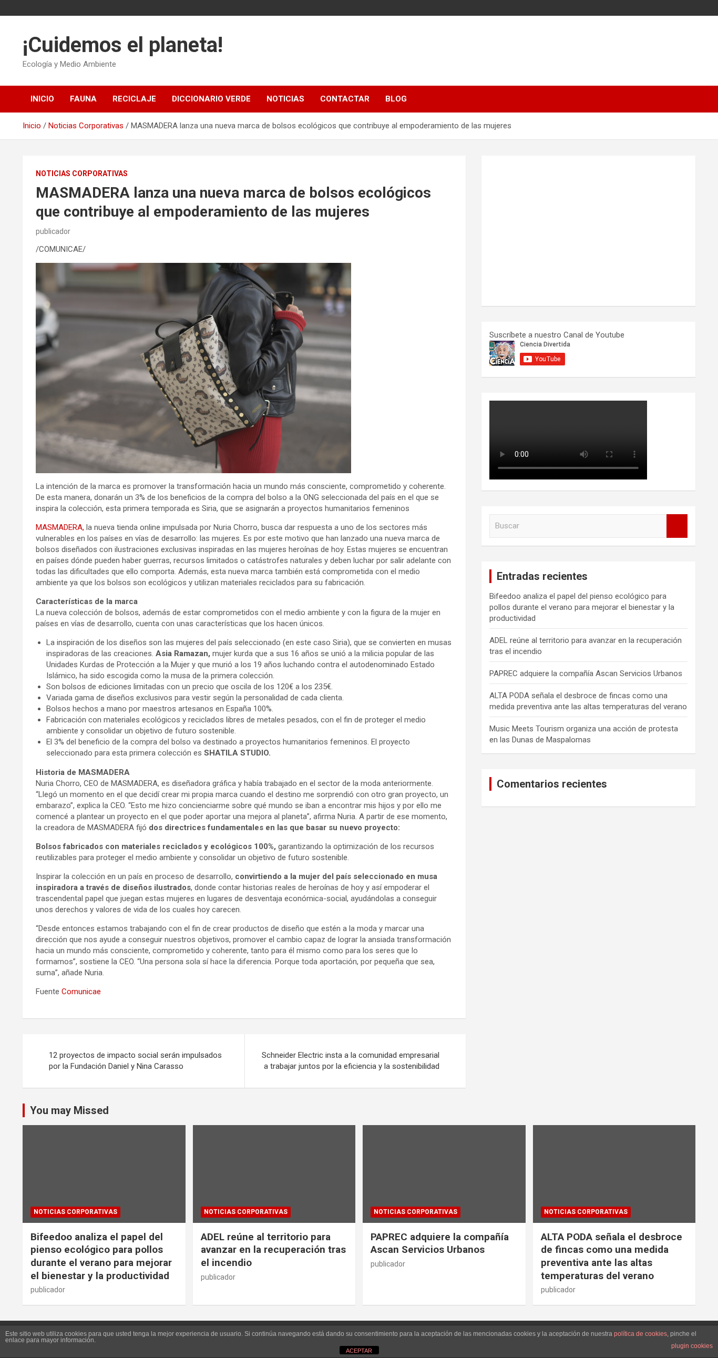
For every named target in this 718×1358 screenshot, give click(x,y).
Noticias (285, 99)
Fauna (83, 99)
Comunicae (81, 991)
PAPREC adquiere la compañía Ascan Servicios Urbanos (585, 673)
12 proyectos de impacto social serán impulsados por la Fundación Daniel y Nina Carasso (135, 1060)
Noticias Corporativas (82, 173)
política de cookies (640, 1333)
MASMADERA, (60, 527)
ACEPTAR (359, 1350)
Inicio (42, 99)
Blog (396, 99)
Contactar (345, 99)
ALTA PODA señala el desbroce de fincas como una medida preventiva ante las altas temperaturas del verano (611, 1256)
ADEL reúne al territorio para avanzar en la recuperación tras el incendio (273, 1250)
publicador (53, 231)
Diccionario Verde (211, 99)
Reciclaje (134, 99)
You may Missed (69, 1110)
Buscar (677, 526)
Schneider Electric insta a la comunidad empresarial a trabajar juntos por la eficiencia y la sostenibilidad (350, 1060)
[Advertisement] (568, 229)
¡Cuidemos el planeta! (123, 45)
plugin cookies (692, 1346)
